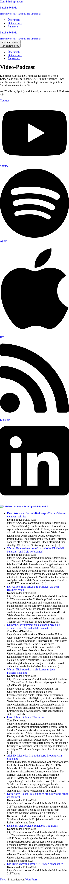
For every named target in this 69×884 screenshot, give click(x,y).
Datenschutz (15, 23)
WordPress (31, 879)
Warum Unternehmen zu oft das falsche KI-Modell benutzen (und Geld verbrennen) (35, 550)
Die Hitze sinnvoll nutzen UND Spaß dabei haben (35, 863)
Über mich (14, 19)
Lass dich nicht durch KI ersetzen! (26, 717)
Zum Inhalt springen (11, 1)
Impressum (14, 26)
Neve (3, 879)
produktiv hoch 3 (39, 506)
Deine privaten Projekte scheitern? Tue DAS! (32, 825)
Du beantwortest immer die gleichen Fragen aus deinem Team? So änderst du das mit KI (33, 626)
